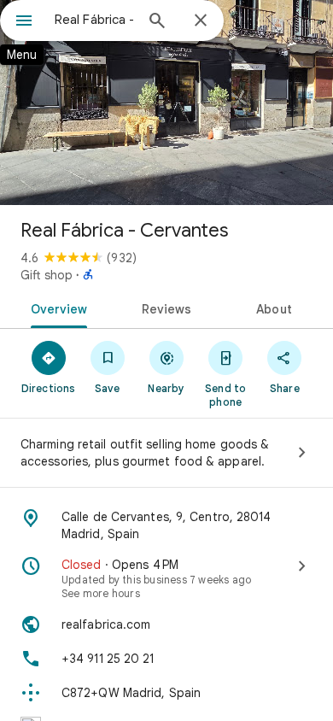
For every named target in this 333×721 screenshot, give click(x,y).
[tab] (56, 307)
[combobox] (94, 19)
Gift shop (46, 275)
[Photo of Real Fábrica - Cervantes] (166, 102)
